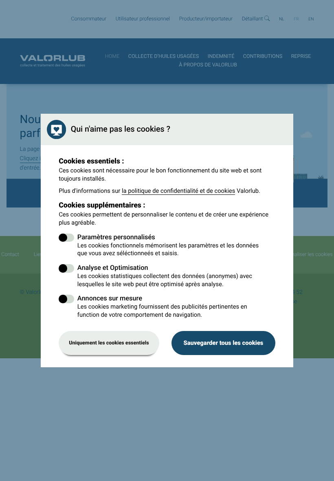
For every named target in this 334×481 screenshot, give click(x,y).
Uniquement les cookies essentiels (109, 343)
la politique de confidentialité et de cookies (178, 190)
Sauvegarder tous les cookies (223, 342)
